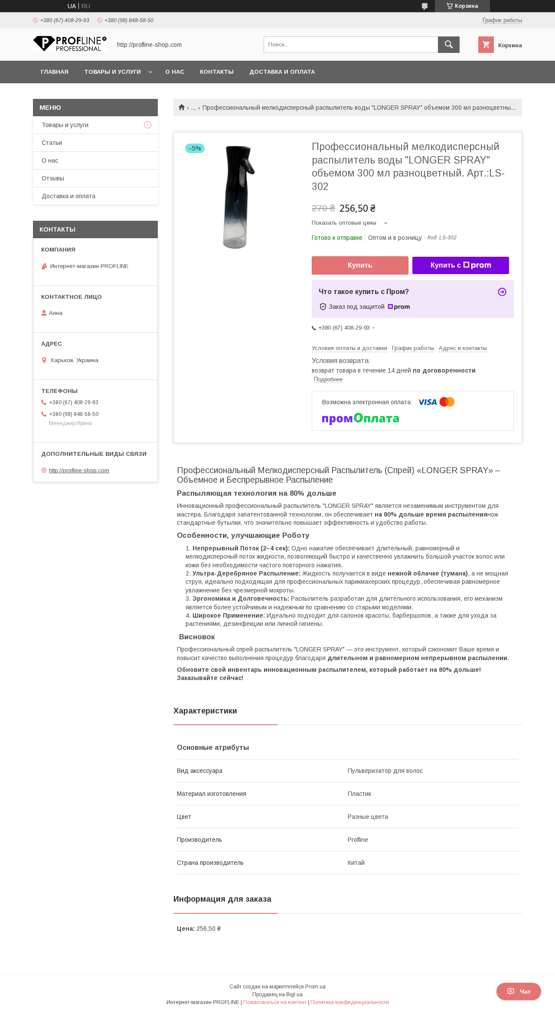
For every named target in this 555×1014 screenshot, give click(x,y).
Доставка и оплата (282, 72)
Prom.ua (315, 987)
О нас (174, 72)
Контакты (217, 72)
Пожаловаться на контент (275, 1002)
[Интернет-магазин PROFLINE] (70, 49)
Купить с (446, 265)
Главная (55, 72)
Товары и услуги (112, 72)
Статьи (52, 142)
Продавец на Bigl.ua (277, 994)
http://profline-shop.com (79, 470)
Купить (360, 265)
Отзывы (53, 178)
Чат (525, 991)
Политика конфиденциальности (349, 1002)
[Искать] (449, 44)
